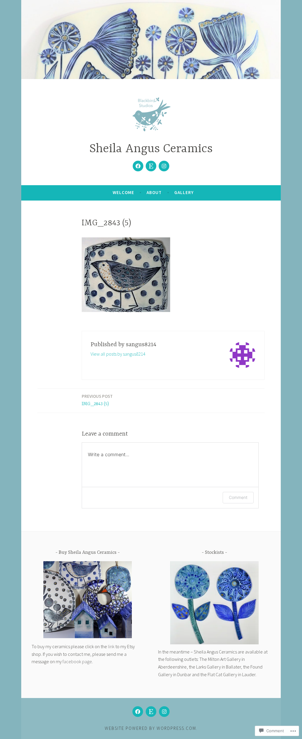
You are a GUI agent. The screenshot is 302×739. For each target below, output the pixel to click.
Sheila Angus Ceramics (151, 149)
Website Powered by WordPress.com (150, 728)
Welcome (123, 192)
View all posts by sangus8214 (118, 354)
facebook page (77, 661)
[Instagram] (164, 166)
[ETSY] (151, 712)
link (111, 646)
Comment (238, 497)
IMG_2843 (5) (97, 400)
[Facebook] (138, 166)
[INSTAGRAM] (164, 712)
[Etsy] (151, 166)
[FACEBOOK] (138, 712)
